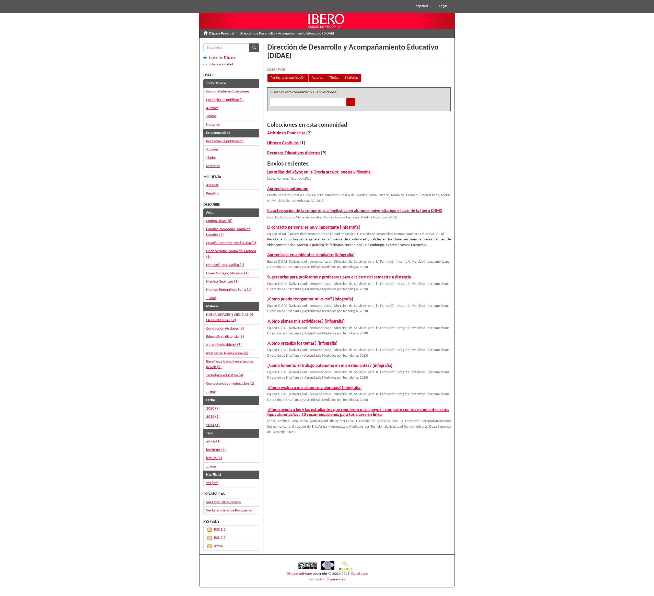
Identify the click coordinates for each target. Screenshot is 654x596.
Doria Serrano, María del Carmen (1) (231, 254)
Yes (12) (212, 483)
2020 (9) (213, 409)
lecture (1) (214, 458)
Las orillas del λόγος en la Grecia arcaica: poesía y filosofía (318, 172)
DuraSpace (359, 574)
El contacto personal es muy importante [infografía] (313, 227)
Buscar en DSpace (221, 58)
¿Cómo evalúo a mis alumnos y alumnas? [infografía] (314, 388)
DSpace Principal (221, 34)
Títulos (334, 78)
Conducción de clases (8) (225, 329)
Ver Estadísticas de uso (223, 502)
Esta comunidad (220, 64)
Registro (212, 193)
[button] (423, 6)
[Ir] (254, 47)
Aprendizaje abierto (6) (224, 345)
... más (211, 298)
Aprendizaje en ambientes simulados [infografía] (311, 255)
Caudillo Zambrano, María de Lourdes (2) (228, 232)
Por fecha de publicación (288, 78)
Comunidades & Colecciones (227, 92)
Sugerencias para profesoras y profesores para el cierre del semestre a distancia (339, 277)
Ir (350, 102)
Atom (218, 546)
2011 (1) (213, 425)
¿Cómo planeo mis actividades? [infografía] (306, 321)
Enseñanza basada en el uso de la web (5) (229, 364)
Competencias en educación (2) (230, 384)
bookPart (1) (216, 450)
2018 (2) (213, 417)
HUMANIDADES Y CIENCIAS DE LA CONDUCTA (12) (229, 317)
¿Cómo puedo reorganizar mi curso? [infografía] (310, 299)
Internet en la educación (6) (227, 353)
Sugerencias (336, 579)
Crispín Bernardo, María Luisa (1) (231, 243)
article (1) (213, 441)
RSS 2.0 (220, 538)
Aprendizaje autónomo (287, 189)
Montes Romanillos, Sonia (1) (228, 290)
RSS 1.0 (220, 530)
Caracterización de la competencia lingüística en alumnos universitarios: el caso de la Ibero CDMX (354, 211)
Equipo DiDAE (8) (219, 221)
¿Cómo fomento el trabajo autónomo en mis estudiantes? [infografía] (329, 366)
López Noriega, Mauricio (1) (227, 273)
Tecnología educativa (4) (224, 375)
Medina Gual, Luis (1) (222, 282)
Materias (351, 78)
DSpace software (299, 574)
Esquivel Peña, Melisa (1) (225, 265)
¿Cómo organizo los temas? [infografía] (302, 343)
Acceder (212, 185)
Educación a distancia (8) (225, 337)
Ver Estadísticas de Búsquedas (229, 510)
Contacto (316, 579)
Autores (317, 78)
